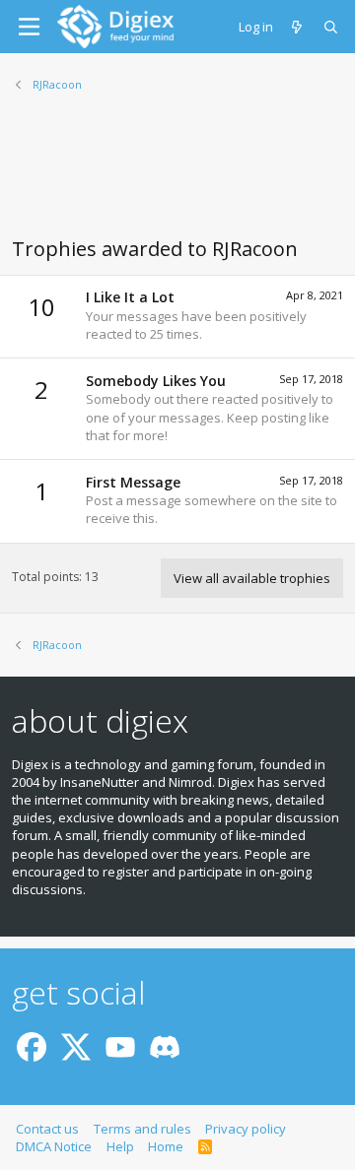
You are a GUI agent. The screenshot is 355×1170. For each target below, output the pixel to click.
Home (165, 1146)
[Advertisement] (177, 176)
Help (120, 1146)
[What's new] (298, 26)
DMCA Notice (54, 1146)
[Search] (332, 26)
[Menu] (29, 26)
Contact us (47, 1129)
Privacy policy (245, 1129)
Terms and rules (142, 1129)
